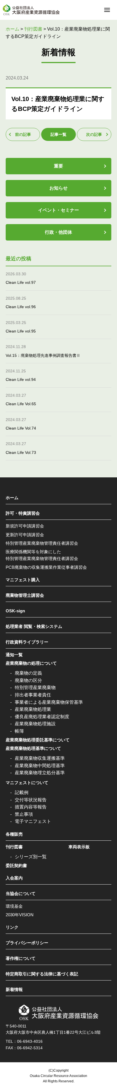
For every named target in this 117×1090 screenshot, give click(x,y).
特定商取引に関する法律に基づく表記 (42, 973)
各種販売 (14, 834)
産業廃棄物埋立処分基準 (40, 772)
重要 (58, 166)
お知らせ (58, 188)
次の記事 (94, 134)
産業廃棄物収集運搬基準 (40, 758)
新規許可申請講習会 (25, 525)
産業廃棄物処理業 (33, 709)
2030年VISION (20, 914)
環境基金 (14, 906)
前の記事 (23, 134)
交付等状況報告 (31, 799)
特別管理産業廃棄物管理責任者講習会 (42, 543)
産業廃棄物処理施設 (35, 723)
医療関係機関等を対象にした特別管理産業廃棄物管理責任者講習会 (42, 555)
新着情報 (14, 989)
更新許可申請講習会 (25, 534)
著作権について (20, 958)
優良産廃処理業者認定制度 (42, 716)
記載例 (21, 792)
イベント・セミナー (58, 210)
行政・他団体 (58, 232)
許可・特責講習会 (23, 513)
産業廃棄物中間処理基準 (40, 765)
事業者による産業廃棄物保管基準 (49, 702)
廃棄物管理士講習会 (25, 595)
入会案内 (14, 878)
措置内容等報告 (31, 806)
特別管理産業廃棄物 (35, 687)
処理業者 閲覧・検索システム (34, 626)
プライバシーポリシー (27, 942)
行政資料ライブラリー (27, 642)
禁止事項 (24, 814)
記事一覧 (58, 134)
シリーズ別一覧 (31, 856)
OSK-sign (15, 610)
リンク (12, 927)
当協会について (20, 893)
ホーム (12, 497)
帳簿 (19, 731)
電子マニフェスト (33, 821)
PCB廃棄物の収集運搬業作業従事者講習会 (46, 567)
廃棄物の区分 (28, 680)
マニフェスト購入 (23, 579)
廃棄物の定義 (28, 673)
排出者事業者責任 (33, 694)
